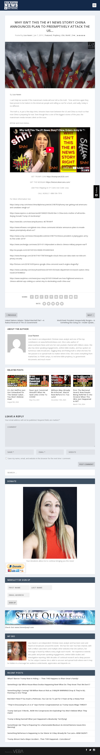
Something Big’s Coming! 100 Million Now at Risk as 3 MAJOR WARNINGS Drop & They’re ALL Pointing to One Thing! (46, 691)
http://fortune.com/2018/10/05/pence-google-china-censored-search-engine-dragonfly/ (44, 264)
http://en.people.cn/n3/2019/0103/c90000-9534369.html (32, 250)
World (67, 35)
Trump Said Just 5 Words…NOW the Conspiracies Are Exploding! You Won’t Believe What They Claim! (47, 712)
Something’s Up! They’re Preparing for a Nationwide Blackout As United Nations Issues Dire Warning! (46, 726)
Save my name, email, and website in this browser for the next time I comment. (39, 458)
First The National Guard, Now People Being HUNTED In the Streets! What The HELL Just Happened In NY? (82, 395)
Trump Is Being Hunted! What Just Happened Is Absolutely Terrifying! (37, 719)
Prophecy (56, 35)
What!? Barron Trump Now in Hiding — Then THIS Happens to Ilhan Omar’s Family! (42, 678)
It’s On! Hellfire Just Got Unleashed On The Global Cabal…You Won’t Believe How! (16, 394)
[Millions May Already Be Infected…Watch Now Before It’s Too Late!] (61, 381)
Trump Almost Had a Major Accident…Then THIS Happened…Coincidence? (39, 739)
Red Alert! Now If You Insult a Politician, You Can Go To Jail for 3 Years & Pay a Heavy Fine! (46, 699)
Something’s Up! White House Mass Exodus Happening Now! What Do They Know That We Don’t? (49, 684)
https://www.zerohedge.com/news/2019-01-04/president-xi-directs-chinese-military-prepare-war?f (48, 244)
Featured (48, 35)
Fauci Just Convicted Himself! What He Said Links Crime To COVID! (38, 393)
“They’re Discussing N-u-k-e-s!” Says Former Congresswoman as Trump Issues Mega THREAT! (47, 705)
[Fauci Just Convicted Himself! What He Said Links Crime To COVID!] (39, 381)
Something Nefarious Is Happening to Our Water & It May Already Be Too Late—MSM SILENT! (48, 733)
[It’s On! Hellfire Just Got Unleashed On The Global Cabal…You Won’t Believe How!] (17, 381)
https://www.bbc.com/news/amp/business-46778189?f (31, 221)
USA (63, 35)
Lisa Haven (27, 35)
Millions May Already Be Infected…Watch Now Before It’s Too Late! (60, 393)
